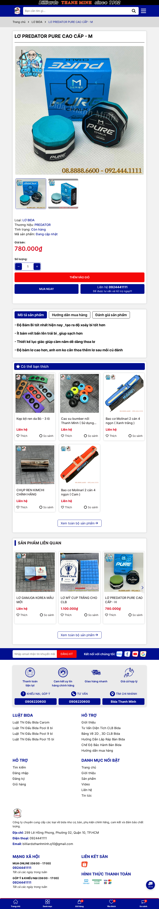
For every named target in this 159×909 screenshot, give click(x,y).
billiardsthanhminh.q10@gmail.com (47, 844)
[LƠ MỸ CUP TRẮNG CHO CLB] (79, 572)
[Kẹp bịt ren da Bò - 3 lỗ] (35, 393)
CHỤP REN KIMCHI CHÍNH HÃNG (30, 492)
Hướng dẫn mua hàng (97, 750)
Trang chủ (88, 767)
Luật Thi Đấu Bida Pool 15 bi (33, 739)
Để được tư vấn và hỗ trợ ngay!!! (112, 289)
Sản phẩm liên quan (39, 543)
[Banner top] (79, 2)
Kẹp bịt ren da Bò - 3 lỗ (33, 419)
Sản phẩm (88, 779)
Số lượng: (21, 259)
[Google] (143, 653)
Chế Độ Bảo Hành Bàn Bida (101, 745)
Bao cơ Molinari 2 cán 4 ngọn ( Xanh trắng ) (123, 421)
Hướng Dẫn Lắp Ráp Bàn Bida (103, 739)
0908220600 (35, 701)
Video (85, 784)
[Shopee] (84, 864)
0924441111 (38, 838)
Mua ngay (46, 289)
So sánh (48, 435)
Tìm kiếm (19, 767)
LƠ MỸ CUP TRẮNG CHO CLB (79, 600)
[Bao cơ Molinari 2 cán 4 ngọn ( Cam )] (79, 464)
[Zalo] (119, 653)
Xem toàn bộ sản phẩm (78, 523)
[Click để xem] (79, 110)
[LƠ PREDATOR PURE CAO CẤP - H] (123, 572)
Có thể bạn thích (35, 366)
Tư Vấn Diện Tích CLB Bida (101, 728)
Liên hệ (86, 790)
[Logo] (17, 11)
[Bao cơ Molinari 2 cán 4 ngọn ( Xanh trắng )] (124, 393)
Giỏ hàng (19, 784)
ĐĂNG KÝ (67, 654)
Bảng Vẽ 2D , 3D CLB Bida (100, 734)
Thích (23, 435)
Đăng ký (19, 779)
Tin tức (86, 795)
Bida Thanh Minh (123, 701)
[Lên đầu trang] (151, 874)
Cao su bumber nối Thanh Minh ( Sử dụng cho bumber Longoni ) (77, 421)
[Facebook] (127, 653)
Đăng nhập (21, 773)
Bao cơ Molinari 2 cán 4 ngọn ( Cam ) (78, 492)
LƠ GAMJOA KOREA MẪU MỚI (35, 600)
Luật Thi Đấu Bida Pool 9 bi (33, 734)
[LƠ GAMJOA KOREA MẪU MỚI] (35, 572)
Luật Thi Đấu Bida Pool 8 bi (33, 728)
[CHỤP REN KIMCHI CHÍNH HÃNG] (35, 464)
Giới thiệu (88, 722)
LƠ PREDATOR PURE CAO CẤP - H (124, 600)
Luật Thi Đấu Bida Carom (31, 722)
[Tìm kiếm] (134, 11)
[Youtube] (135, 653)
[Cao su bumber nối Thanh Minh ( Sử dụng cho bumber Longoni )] (79, 393)
